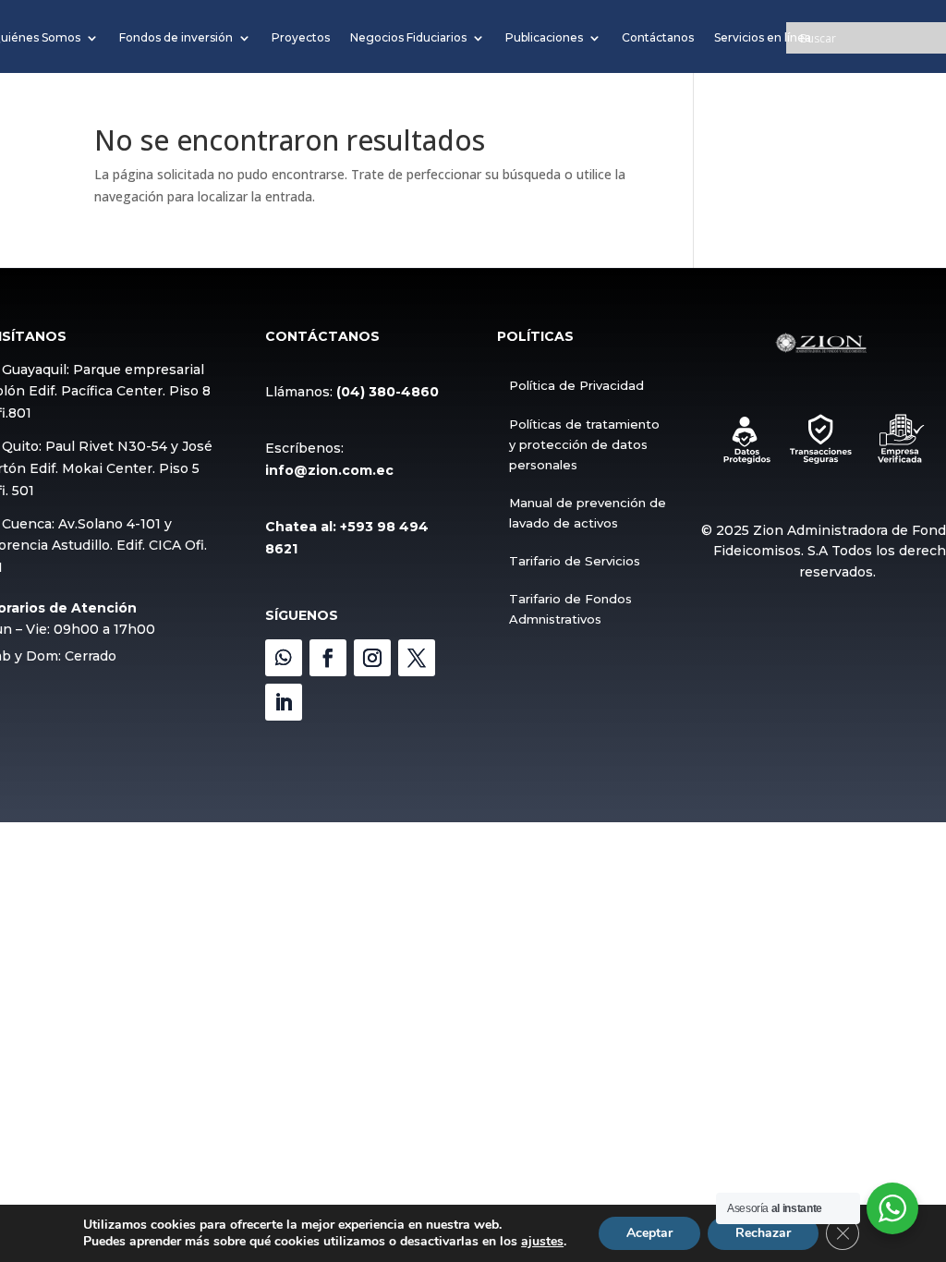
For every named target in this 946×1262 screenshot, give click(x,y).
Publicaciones (544, 37)
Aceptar (649, 1233)
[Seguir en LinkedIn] (283, 702)
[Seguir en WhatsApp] (283, 657)
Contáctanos (658, 37)
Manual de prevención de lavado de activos (587, 512)
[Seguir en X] (416, 657)
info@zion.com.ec (329, 470)
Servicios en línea (762, 37)
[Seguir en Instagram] (372, 657)
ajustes (542, 1241)
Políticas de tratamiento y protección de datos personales (584, 444)
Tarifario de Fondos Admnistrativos (570, 608)
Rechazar (763, 1233)
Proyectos (301, 37)
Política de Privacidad (576, 385)
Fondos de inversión (176, 37)
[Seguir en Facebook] (327, 657)
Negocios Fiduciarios (408, 37)
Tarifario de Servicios (574, 560)
